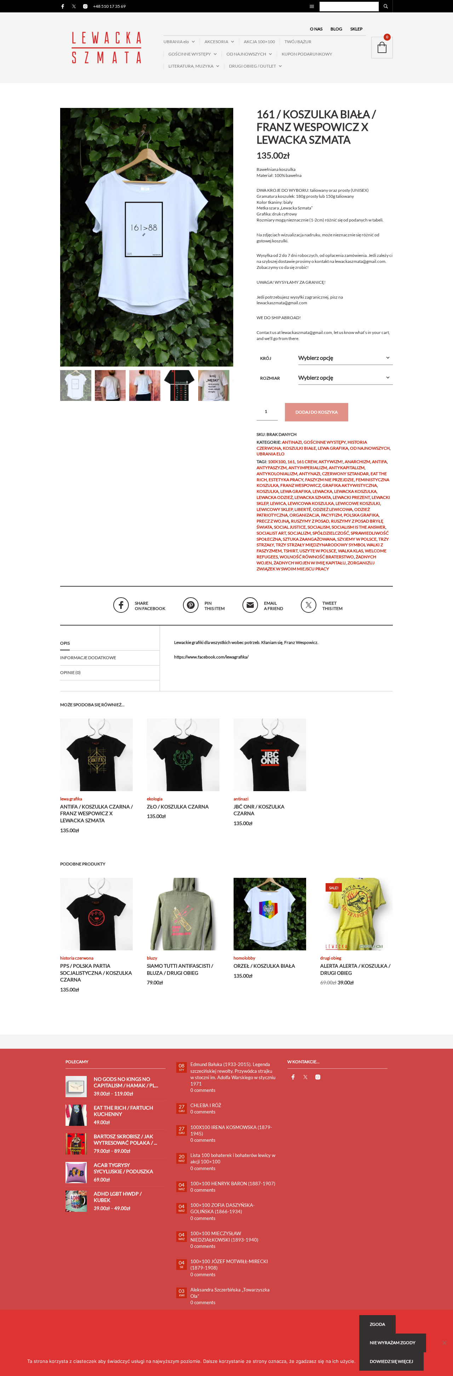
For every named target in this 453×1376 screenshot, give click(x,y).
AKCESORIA (216, 41)
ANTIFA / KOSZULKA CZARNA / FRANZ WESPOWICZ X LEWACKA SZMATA (96, 813)
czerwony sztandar (345, 473)
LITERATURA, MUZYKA (190, 66)
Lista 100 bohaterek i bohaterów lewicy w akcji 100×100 (232, 1158)
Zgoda (377, 1324)
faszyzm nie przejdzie (329, 479)
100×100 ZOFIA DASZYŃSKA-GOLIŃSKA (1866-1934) (222, 1208)
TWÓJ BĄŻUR (298, 41)
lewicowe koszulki (358, 503)
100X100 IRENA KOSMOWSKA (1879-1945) (231, 1130)
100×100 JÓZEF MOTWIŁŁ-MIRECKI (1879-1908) (229, 1265)
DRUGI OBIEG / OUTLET (252, 66)
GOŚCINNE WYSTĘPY (189, 54)
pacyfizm (331, 515)
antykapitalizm (347, 467)
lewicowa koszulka (311, 503)
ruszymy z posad (310, 521)
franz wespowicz (300, 485)
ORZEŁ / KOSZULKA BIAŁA (264, 966)
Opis (65, 643)
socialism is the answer (358, 527)
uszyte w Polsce (317, 550)
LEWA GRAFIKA (333, 448)
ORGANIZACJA (304, 515)
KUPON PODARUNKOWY (307, 54)
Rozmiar (270, 378)
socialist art (271, 533)
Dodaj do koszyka (317, 412)
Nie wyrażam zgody (392, 1342)
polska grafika (361, 515)
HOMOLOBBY (244, 958)
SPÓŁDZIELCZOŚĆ (330, 533)
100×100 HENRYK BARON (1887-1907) (232, 1183)
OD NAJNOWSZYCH (246, 54)
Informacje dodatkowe (88, 657)
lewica (278, 503)
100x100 (277, 461)
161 (291, 461)
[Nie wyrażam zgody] (444, 1342)
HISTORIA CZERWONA (76, 958)
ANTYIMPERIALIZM (307, 467)
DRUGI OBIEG (330, 958)
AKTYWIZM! (331, 461)
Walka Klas (350, 550)
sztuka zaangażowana (309, 539)
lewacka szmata (312, 497)
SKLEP (356, 28)
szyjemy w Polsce (357, 539)
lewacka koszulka (355, 491)
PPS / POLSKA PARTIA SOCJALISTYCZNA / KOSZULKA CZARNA (96, 973)
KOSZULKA (268, 491)
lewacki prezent (351, 497)
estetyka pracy (286, 479)
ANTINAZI (292, 442)
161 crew (307, 461)
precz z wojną (273, 521)
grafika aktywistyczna (349, 485)
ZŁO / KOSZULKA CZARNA (178, 807)
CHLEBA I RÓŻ (205, 1105)
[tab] (110, 643)
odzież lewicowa (332, 509)
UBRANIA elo (176, 41)
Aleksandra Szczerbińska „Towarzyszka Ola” (230, 1293)
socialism (319, 527)
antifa (379, 461)
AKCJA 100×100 (259, 41)
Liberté (302, 509)
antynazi (309, 473)
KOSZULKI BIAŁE (299, 448)
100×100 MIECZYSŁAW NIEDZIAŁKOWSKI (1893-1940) (224, 1237)
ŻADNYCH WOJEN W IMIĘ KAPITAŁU (310, 562)
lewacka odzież (275, 497)
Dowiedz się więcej (391, 1361)
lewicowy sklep (275, 509)
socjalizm (299, 533)
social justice (290, 527)
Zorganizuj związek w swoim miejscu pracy (315, 565)
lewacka (322, 491)
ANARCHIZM (357, 461)
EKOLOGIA (154, 798)
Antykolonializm (277, 473)
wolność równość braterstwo (317, 556)
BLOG (336, 28)
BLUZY (152, 958)
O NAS (316, 28)
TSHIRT (290, 550)
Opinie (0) (70, 672)
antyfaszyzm (272, 467)
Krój (265, 358)
